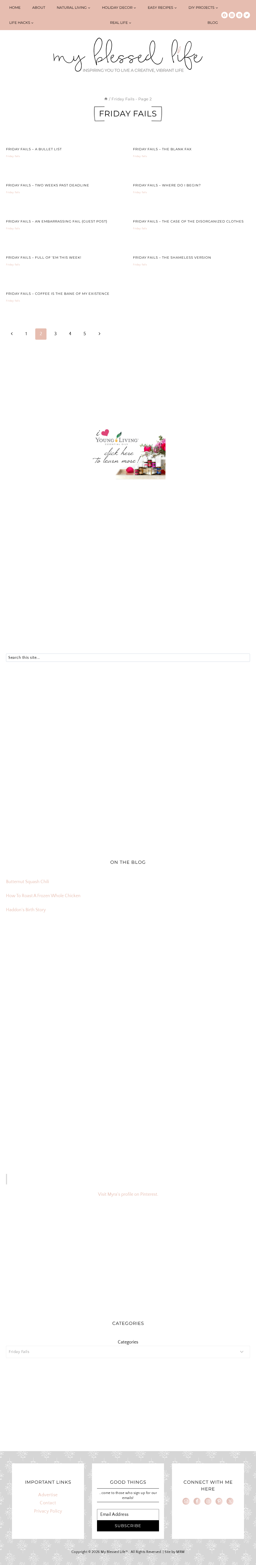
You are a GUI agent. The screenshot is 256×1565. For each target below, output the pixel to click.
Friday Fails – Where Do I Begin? (167, 185)
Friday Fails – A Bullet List (34, 149)
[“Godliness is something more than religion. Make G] (210, 1014)
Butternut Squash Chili (27, 881)
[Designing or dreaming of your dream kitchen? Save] (46, 968)
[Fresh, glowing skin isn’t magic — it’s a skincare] (128, 968)
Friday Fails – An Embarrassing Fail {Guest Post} (56, 221)
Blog (213, 22)
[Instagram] (232, 15)
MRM (180, 1552)
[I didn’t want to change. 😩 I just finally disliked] (46, 1014)
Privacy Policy (48, 1511)
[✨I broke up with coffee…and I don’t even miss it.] (210, 968)
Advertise (48, 1495)
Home (14, 7)
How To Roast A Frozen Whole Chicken (43, 895)
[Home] (106, 99)
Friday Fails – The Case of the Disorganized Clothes (188, 221)
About (38, 7)
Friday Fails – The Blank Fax (162, 149)
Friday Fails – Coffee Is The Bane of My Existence (58, 294)
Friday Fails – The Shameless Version (172, 257)
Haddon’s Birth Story (26, 909)
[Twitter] (247, 15)
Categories (128, 1342)
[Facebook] (224, 15)
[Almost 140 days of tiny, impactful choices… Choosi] (128, 1014)
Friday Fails (13, 156)
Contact (48, 1503)
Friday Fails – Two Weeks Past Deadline (47, 185)
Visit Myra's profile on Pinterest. (128, 1194)
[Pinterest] (239, 15)
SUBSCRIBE (128, 1525)
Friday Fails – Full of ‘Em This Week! (43, 257)
